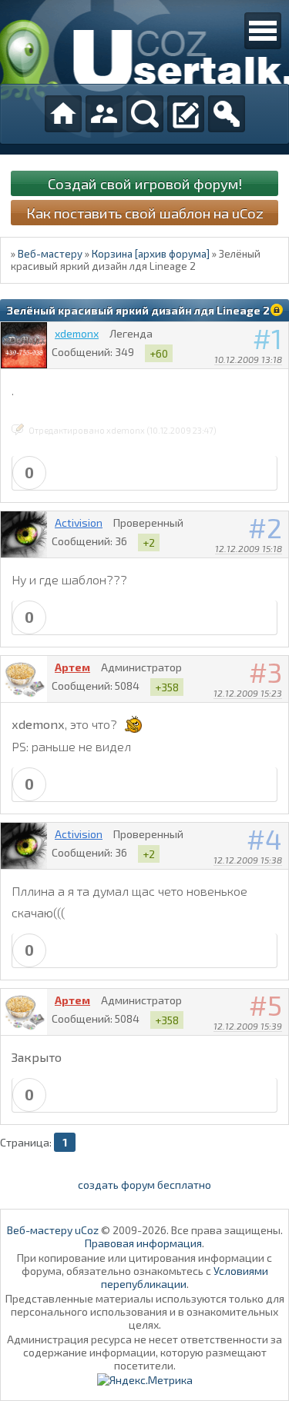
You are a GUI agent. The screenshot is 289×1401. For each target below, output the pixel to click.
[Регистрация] (185, 113)
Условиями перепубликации (184, 1277)
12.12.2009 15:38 (247, 859)
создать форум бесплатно (144, 1184)
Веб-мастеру (50, 254)
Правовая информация (143, 1243)
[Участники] (104, 113)
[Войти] (226, 113)
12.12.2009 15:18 (248, 548)
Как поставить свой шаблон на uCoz (145, 212)
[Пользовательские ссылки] (262, 30)
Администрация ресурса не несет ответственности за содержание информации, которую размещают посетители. (144, 1352)
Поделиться (277, 379)
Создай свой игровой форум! (145, 183)
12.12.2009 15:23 (247, 692)
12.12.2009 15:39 (247, 1025)
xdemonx (77, 333)
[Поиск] (144, 113)
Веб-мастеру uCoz (53, 1229)
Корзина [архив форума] (151, 254)
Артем (72, 667)
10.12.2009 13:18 (248, 359)
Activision (78, 522)
